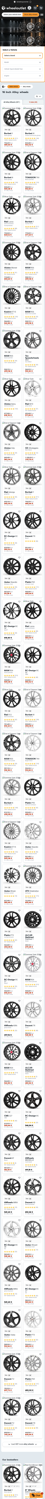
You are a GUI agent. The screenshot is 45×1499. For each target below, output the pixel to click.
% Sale (33, 102)
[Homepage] (3, 86)
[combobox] (22, 55)
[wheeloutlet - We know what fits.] (14, 8)
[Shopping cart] (41, 8)
